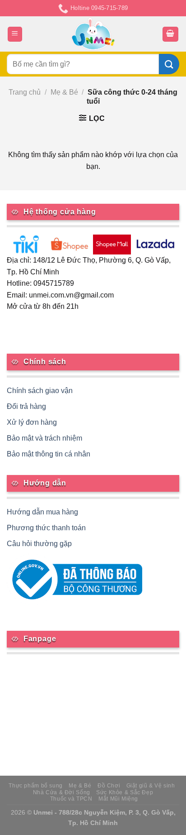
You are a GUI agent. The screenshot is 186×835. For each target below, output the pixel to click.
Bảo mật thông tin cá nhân (48, 454)
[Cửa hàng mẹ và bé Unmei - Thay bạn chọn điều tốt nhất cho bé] (93, 34)
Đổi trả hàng (26, 406)
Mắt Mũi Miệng (118, 799)
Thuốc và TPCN (71, 799)
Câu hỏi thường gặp (39, 543)
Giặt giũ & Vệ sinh (150, 785)
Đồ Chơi (109, 785)
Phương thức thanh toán (46, 528)
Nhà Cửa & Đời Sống (61, 792)
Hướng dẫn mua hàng (42, 512)
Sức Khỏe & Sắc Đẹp (124, 792)
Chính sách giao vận (40, 390)
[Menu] (15, 34)
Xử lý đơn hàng (32, 422)
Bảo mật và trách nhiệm (44, 438)
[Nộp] (169, 64)
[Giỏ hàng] (171, 34)
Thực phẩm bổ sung (35, 785)
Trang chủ (25, 92)
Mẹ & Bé (64, 92)
